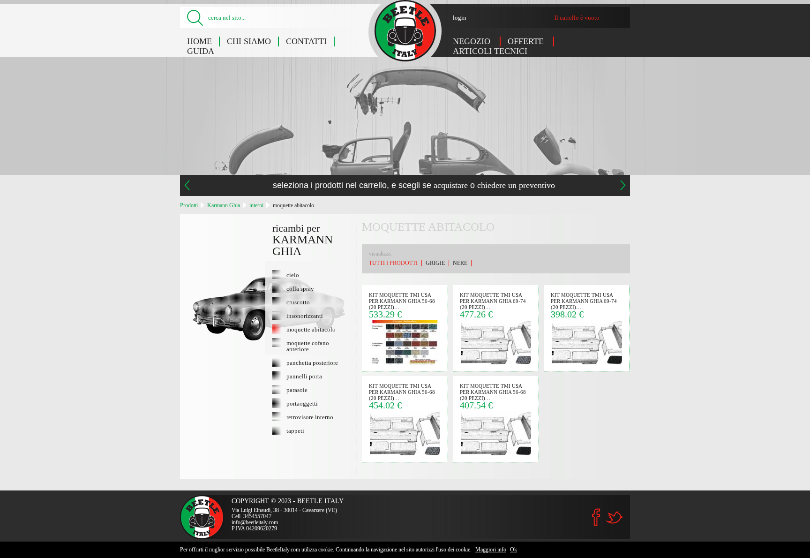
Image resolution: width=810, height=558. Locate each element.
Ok (513, 549)
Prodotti (189, 205)
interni (256, 205)
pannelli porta (304, 376)
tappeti (295, 430)
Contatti (306, 41)
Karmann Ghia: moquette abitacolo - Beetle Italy (405, 30)
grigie (435, 263)
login (459, 17)
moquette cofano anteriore (307, 345)
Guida (200, 51)
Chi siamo (249, 41)
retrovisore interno (309, 417)
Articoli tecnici (490, 51)
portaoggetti (302, 403)
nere (460, 263)
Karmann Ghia (223, 205)
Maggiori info (490, 549)
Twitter (614, 517)
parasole (297, 389)
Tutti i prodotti (393, 263)
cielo (292, 274)
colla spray (300, 288)
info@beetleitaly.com (255, 522)
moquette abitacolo (293, 205)
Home (199, 41)
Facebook (596, 517)
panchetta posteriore (312, 362)
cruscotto (298, 302)
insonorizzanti (304, 315)
